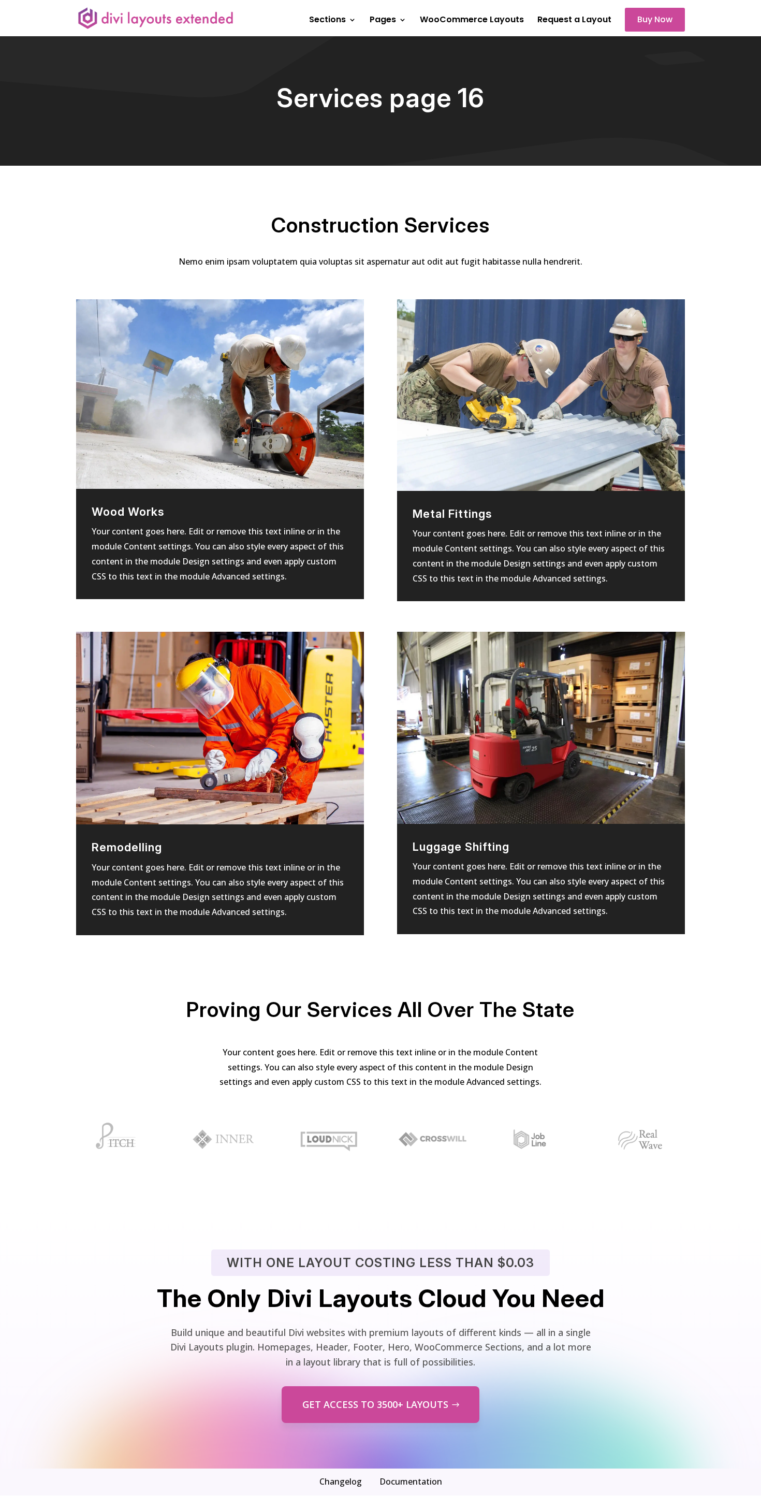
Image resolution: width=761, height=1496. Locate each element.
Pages (383, 20)
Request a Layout (574, 20)
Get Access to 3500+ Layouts (375, 1404)
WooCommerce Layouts (472, 20)
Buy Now (654, 19)
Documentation (410, 1481)
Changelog (340, 1481)
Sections (327, 20)
